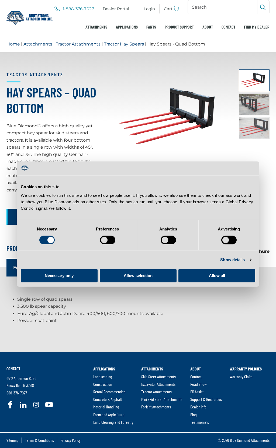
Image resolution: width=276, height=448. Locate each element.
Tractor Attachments (78, 44)
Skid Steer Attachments (158, 376)
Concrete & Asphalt (107, 399)
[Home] (29, 18)
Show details (232, 259)
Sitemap (12, 440)
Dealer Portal (116, 8)
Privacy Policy (70, 440)
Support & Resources (206, 399)
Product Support (179, 26)
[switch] (107, 240)
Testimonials (199, 422)
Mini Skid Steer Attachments (161, 399)
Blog (193, 414)
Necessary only (59, 276)
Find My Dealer (257, 26)
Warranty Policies (246, 368)
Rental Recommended (109, 391)
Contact (228, 26)
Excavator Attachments (158, 384)
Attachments (96, 26)
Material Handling (106, 406)
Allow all (217, 276)
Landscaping (102, 376)
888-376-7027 (16, 392)
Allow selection (138, 276)
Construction (102, 384)
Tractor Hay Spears (124, 44)
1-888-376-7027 (78, 8)
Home (13, 44)
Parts (151, 26)
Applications (127, 26)
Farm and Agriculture (109, 414)
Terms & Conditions (39, 440)
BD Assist (196, 391)
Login (149, 8)
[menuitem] (116, 9)
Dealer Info (198, 406)
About (207, 26)
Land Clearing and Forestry (113, 422)
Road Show (198, 384)
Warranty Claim (241, 376)
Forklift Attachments (156, 406)
